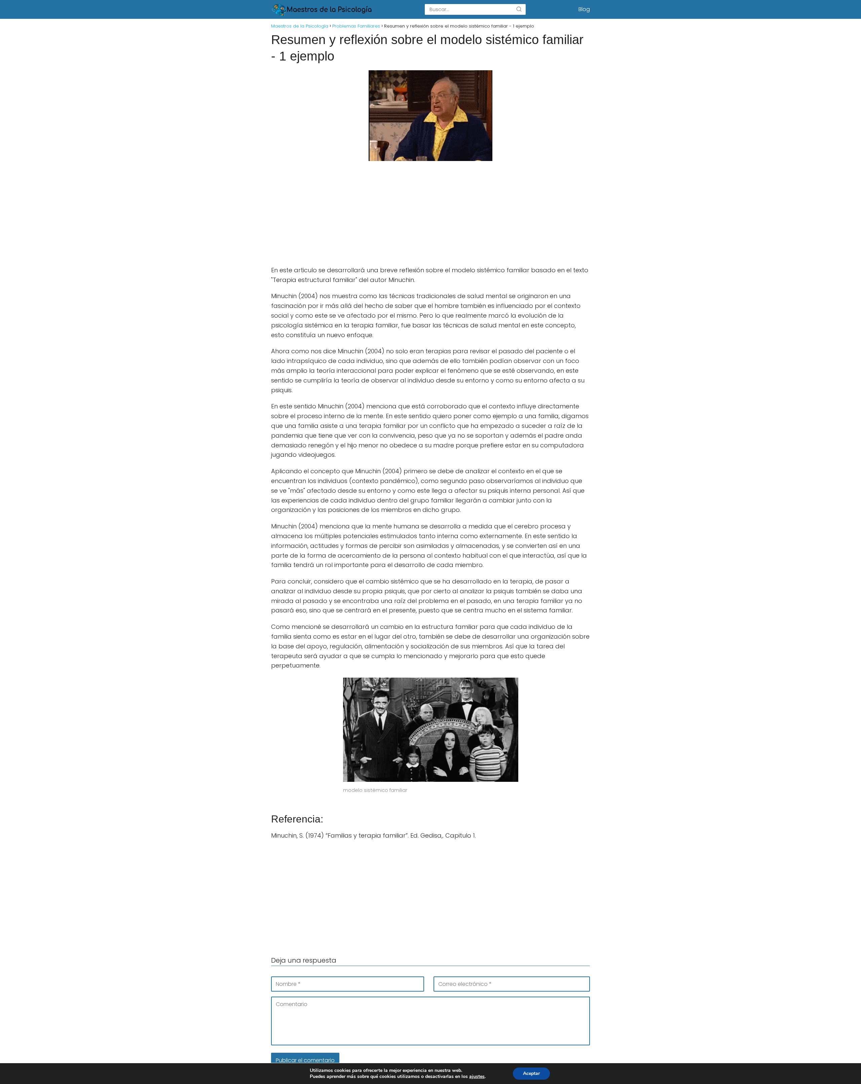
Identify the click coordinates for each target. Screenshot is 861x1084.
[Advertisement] (430, 216)
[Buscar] (519, 9)
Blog (584, 9)
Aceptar (531, 1073)
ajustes (477, 1077)
